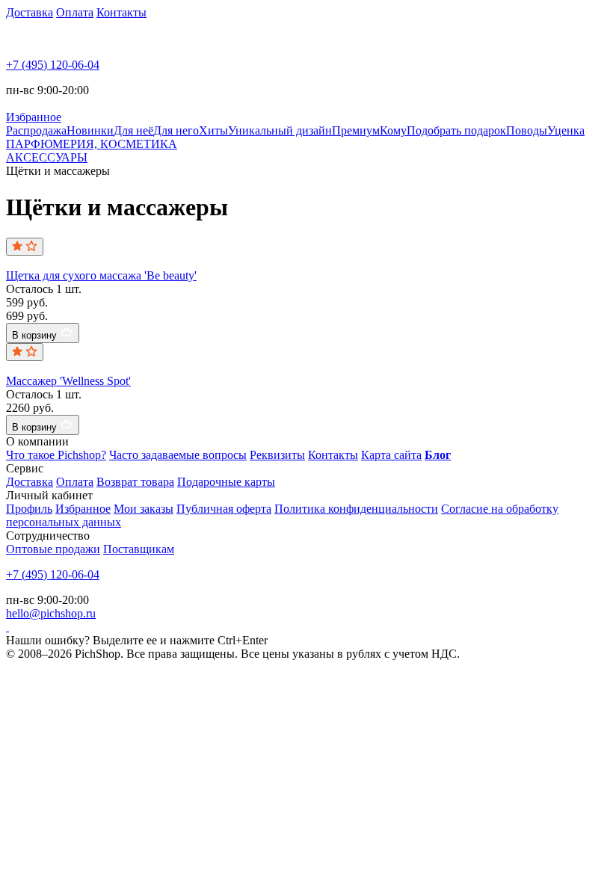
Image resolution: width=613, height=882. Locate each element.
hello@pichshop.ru (51, 613)
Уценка (566, 130)
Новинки (90, 130)
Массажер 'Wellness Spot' (68, 380)
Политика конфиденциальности (356, 508)
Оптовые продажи (53, 549)
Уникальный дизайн (280, 130)
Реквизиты (277, 454)
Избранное (83, 508)
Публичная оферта (223, 508)
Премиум (356, 130)
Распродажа (36, 130)
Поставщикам (138, 549)
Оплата (74, 12)
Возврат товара (135, 481)
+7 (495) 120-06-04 (52, 64)
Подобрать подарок (456, 130)
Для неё (133, 130)
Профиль (29, 508)
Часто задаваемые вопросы (178, 454)
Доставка (29, 12)
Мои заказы (143, 508)
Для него (176, 130)
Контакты (121, 12)
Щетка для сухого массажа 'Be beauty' (101, 275)
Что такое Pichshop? (56, 454)
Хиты (213, 130)
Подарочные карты (226, 481)
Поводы (526, 130)
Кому (393, 130)
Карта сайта (391, 454)
